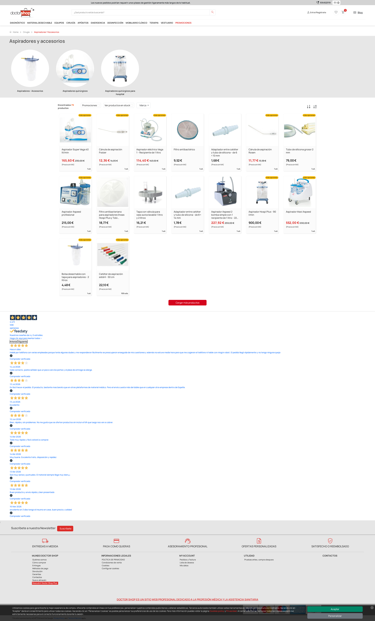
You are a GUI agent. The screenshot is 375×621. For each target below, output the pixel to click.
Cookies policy (217, 611)
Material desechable (39, 22)
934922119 (325, 2)
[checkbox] (98, 105)
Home (13, 31)
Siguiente (22, 341)
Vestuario (167, 22)
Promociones (183, 22)
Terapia (154, 22)
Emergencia (98, 22)
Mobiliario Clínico (136, 22)
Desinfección (115, 22)
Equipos (59, 22)
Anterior (13, 341)
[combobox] (334, 3)
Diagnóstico (17, 22)
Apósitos (83, 22)
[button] (338, 3)
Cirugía (70, 22)
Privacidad (231, 611)
